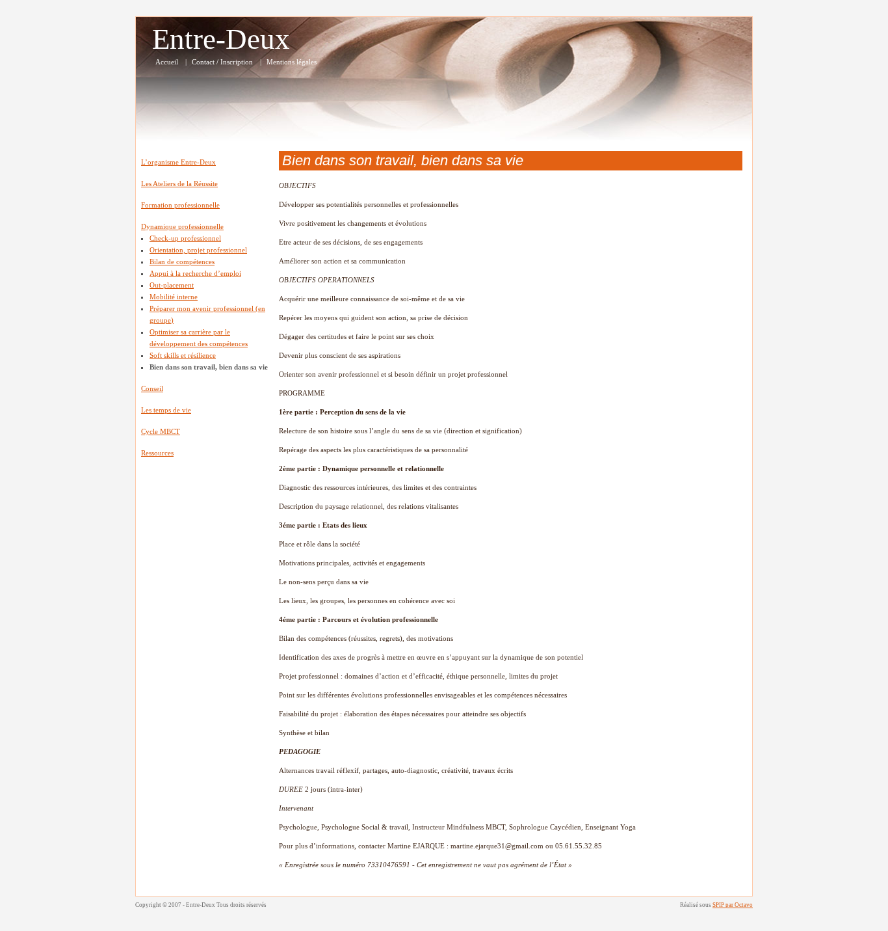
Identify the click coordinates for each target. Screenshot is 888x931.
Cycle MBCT (160, 431)
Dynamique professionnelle (182, 226)
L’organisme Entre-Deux (178, 162)
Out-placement (172, 285)
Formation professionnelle (180, 205)
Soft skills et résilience (183, 355)
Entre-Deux (221, 39)
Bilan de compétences (182, 261)
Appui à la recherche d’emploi (195, 273)
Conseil (152, 388)
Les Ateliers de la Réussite (179, 183)
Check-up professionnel (185, 238)
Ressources (157, 453)
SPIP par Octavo (732, 905)
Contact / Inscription (222, 62)
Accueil (166, 62)
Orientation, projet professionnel (198, 250)
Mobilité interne (174, 297)
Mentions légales (292, 62)
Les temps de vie (166, 410)
